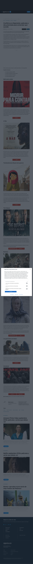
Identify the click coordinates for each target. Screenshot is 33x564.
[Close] (30, 269)
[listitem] (16, 281)
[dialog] (16, 282)
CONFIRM (10, 291)
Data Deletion (12, 294)
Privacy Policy (21, 294)
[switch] (26, 283)
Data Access (16, 294)
